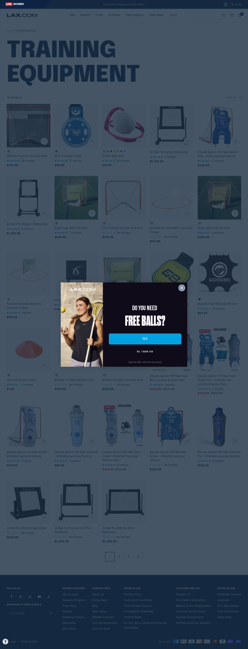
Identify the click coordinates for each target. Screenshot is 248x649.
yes (145, 339)
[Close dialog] (182, 288)
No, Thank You (145, 351)
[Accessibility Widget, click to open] (5, 641)
